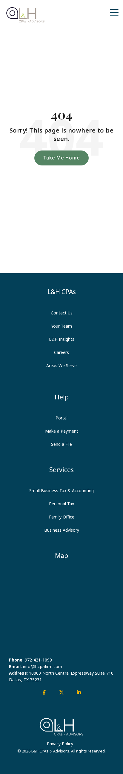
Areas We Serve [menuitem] (61, 365)
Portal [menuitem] (61, 418)
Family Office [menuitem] (61, 517)
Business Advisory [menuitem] (61, 530)
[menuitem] (61, 375)
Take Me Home (61, 158)
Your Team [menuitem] (61, 326)
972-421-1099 (38, 660)
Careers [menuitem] (61, 352)
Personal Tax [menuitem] (61, 504)
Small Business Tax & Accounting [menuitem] (61, 490)
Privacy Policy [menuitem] (60, 743)
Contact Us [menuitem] (62, 313)
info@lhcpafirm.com (42, 666)
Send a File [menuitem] (61, 444)
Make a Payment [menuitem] (61, 431)
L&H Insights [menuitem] (61, 339)
